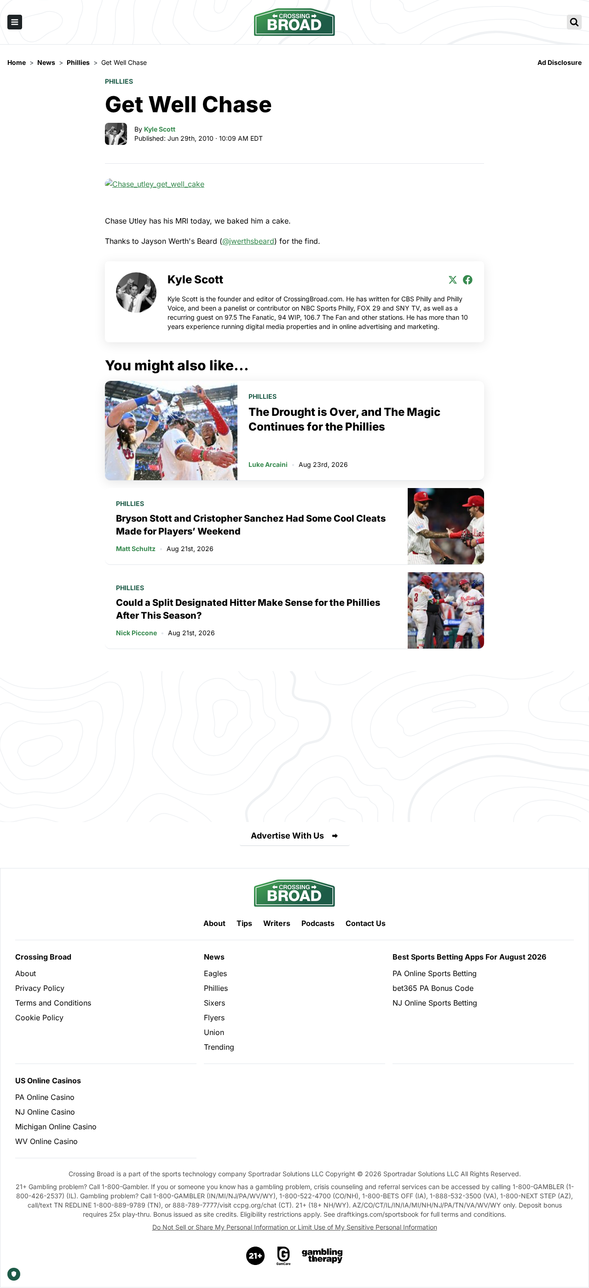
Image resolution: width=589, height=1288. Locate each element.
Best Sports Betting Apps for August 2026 (469, 956)
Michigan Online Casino (56, 1126)
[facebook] (467, 279)
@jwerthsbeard (248, 241)
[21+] (256, 1256)
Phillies (119, 81)
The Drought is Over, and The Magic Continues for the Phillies (344, 419)
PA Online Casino (45, 1097)
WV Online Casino (46, 1141)
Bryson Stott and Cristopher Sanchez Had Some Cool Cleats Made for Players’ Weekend (251, 525)
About (214, 923)
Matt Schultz (136, 548)
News (214, 956)
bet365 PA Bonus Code (433, 988)
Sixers (214, 1002)
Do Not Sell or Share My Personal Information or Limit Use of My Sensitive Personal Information (294, 1227)
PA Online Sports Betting (435, 973)
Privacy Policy (39, 988)
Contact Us (366, 923)
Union (214, 1032)
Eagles (215, 973)
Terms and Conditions (53, 1002)
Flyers (214, 1017)
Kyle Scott (159, 129)
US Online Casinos (48, 1080)
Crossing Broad (43, 956)
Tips (244, 923)
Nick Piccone (136, 633)
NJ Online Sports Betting (435, 1002)
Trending (219, 1047)
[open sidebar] (14, 22)
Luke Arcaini (268, 464)
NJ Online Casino (45, 1111)
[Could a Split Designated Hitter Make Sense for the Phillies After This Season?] (446, 610)
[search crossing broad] (574, 22)
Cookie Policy (39, 1017)
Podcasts (318, 923)
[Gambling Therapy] (322, 1256)
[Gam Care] (284, 1256)
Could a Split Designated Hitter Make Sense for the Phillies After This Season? (248, 609)
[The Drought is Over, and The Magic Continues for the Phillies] (171, 430)
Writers (276, 923)
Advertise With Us (287, 835)
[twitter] (452, 279)
